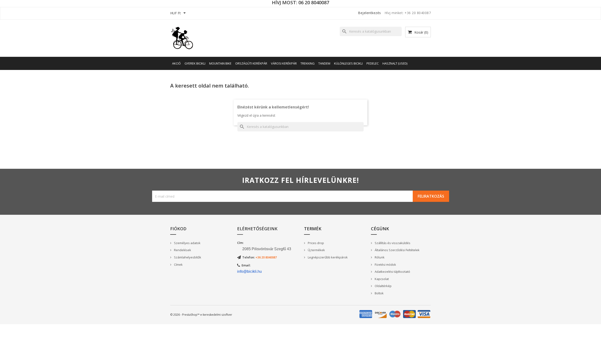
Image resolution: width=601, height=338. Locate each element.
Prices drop (315, 243)
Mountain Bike (220, 63)
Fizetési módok (385, 264)
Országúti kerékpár (251, 63)
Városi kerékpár (284, 63)
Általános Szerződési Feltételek (397, 250)
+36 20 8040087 (266, 257)
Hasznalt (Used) (394, 63)
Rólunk (379, 257)
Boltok (379, 293)
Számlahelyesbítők (187, 257)
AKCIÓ (176, 63)
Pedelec (372, 63)
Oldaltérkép (383, 286)
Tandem (324, 63)
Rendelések (182, 250)
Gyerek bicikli (195, 63)
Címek (178, 264)
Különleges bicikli (348, 63)
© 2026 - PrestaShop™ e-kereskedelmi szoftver (201, 315)
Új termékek (316, 250)
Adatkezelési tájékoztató (392, 271)
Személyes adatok (186, 243)
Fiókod (178, 228)
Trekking (307, 63)
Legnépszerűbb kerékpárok (327, 257)
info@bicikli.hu (249, 271)
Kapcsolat (381, 279)
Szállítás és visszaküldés (392, 243)
